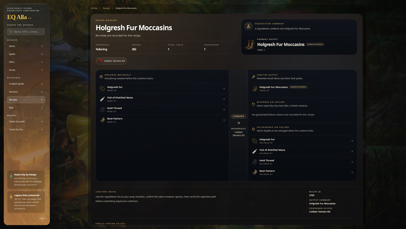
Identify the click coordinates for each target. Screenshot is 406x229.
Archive (94, 8)
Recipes (106, 8)
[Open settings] (42, 218)
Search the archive (20, 25)
